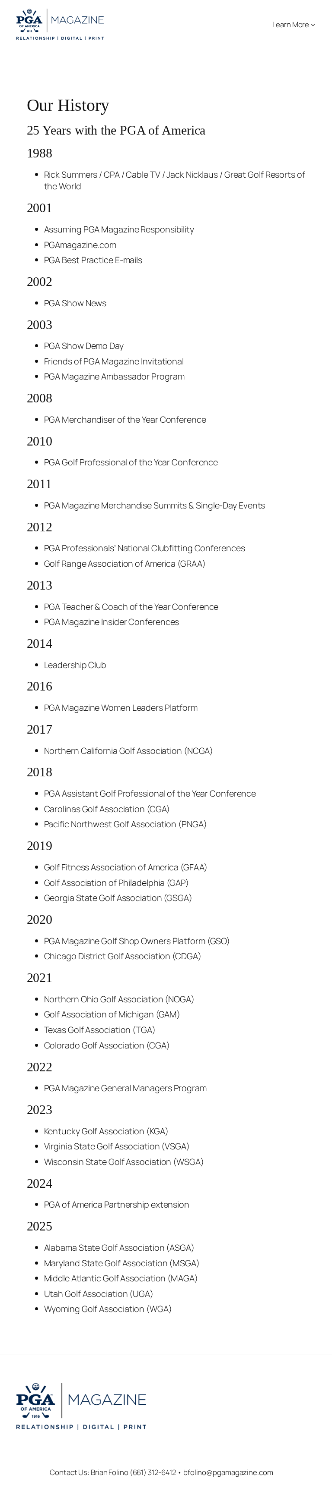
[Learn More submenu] (313, 24)
